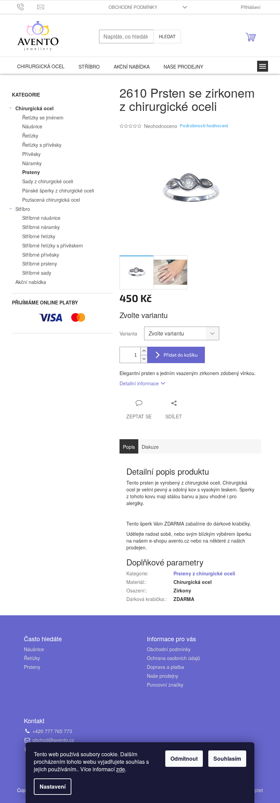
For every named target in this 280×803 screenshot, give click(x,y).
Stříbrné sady (36, 272)
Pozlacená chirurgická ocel (51, 199)
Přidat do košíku (181, 355)
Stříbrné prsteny (39, 263)
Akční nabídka (30, 281)
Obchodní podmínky (133, 7)
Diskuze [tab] (150, 446)
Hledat (167, 36)
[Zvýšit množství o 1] (143, 351)
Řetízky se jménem (43, 117)
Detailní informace (139, 383)
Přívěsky (31, 153)
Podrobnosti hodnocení (204, 126)
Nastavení (53, 786)
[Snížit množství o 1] (143, 359)
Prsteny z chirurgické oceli (204, 573)
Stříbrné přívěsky (40, 254)
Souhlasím (227, 758)
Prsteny (31, 172)
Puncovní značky (165, 684)
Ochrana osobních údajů (173, 658)
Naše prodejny (162, 675)
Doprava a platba (165, 666)
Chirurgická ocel (34, 108)
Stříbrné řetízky (38, 236)
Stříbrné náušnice (41, 217)
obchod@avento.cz (53, 739)
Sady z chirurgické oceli (47, 181)
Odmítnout (184, 758)
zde (120, 769)
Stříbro (22, 208)
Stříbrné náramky (41, 227)
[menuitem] (40, 66)
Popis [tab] (129, 446)
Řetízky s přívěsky (41, 144)
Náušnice (32, 126)
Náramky (32, 163)
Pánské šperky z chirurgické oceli (58, 190)
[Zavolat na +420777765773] (27, 6)
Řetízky (30, 135)
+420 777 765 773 (52, 731)
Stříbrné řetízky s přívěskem (52, 245)
